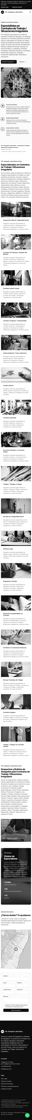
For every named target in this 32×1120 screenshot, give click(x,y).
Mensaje (6, 996)
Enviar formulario (16, 1010)
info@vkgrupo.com (6, 1069)
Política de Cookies (6, 1081)
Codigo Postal (7, 989)
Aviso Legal (4, 1078)
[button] (16, 949)
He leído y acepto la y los (16, 1005)
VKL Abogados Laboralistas (14, 12)
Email (5, 982)
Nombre (5, 976)
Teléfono (19, 982)
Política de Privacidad (21, 1005)
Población (20, 989)
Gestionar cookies (17, 7)
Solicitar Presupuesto (8, 61)
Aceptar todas (4, 7)
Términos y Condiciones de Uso (15, 1006)
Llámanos (21, 61)
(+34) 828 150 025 (6, 1066)
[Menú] (30, 12)
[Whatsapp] (27, 1115)
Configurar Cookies (6, 1089)
